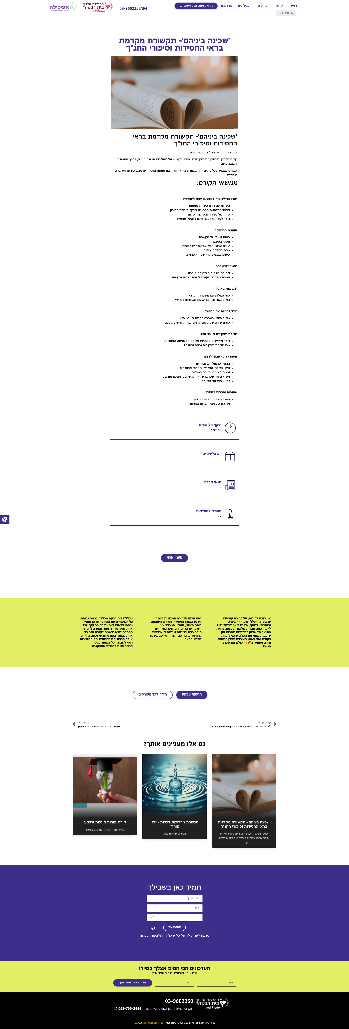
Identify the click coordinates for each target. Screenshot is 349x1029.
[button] (196, 6)
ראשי (293, 6)
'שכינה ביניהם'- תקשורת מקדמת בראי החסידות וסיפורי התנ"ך (244, 825)
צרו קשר (226, 6)
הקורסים (263, 6)
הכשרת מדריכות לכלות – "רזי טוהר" (174, 825)
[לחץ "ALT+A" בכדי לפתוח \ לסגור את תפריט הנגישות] (4, 519)
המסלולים (245, 6)
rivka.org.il (184, 1009)
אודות (280, 6)
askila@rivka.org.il (159, 1009)
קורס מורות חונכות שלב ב (105, 823)
